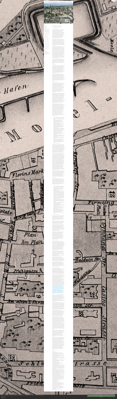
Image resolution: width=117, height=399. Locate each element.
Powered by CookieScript (3, 398)
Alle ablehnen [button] (101, 397)
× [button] (116, 395)
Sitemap (48, 392)
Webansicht (71, 392)
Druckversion (46, 392)
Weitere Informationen (41, 395)
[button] (1, 396)
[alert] (58, 397)
